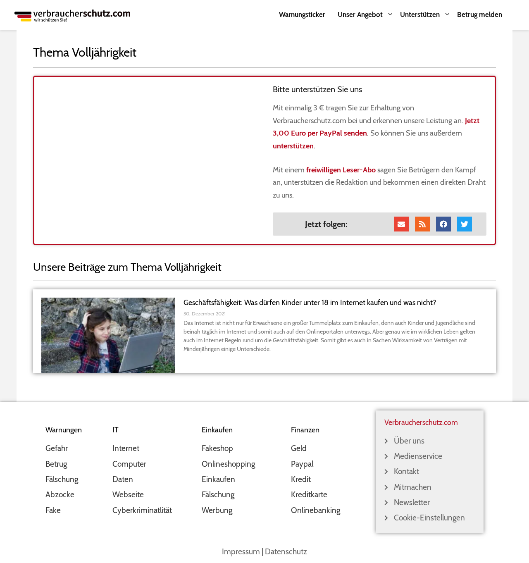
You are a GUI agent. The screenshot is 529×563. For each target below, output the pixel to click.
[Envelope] (401, 224)
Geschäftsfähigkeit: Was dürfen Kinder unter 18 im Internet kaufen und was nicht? (309, 302)
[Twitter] (464, 224)
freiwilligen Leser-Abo (341, 169)
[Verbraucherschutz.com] (72, 14)
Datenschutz (286, 551)
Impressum (241, 551)
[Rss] (422, 224)
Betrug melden (479, 14)
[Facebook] (443, 224)
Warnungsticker (302, 14)
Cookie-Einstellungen (429, 517)
